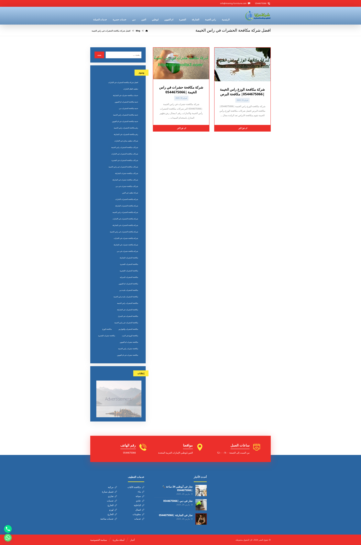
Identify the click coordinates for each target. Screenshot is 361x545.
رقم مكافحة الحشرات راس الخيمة (126, 128)
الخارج (111, 505)
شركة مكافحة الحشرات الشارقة (126, 206)
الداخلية (137, 505)
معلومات (137, 514)
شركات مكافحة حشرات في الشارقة (125, 180)
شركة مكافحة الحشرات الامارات (126, 199)
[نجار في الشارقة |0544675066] (201, 519)
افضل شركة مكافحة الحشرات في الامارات (123, 82)
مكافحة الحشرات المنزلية (129, 277)
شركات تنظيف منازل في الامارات (126, 141)
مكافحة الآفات (134, 487)
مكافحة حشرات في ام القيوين (127, 355)
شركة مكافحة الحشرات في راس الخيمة (124, 232)
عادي (138, 500)
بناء (139, 491)
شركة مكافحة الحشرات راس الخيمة (125, 212)
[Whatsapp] (8, 537)
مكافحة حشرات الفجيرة (106, 335)
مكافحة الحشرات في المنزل (128, 316)
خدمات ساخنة (107, 518)
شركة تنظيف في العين (130, 193)
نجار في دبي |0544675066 (178, 501)
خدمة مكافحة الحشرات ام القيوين (126, 102)
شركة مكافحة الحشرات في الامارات (125, 219)
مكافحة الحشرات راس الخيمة (127, 303)
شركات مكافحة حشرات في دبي (126, 186)
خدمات (110, 500)
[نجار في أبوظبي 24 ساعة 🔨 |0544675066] (201, 490)
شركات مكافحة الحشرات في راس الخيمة (123, 167)
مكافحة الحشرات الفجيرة (129, 264)
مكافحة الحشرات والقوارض (128, 329)
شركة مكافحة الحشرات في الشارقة (125, 225)
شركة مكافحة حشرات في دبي (127, 251)
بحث (99, 55)
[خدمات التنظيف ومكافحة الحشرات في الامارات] (258, 15)
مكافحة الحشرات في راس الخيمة (126, 322)
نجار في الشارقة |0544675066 (176, 515)
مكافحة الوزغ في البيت (130, 335)
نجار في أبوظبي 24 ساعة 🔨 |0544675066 (177, 488)
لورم (111, 509)
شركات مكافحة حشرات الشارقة (126, 173)
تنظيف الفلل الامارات (130, 89)
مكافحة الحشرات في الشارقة (127, 309)
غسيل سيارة (108, 491)
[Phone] (8, 529)
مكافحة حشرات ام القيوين (129, 342)
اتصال (138, 509)
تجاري (111, 496)
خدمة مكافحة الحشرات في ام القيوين (125, 121)
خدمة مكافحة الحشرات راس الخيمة (125, 115)
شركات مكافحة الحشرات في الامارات (124, 154)
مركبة (111, 487)
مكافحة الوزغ (107, 329)
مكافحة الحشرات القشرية (129, 270)
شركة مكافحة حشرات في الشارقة (126, 244)
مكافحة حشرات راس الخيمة (128, 348)
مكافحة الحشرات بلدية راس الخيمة (126, 296)
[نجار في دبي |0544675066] (201, 504)
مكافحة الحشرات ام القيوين (128, 283)
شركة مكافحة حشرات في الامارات (126, 238)
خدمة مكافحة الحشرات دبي (128, 108)
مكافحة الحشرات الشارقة (129, 257)
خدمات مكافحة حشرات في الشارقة (125, 95)
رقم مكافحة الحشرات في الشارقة (126, 134)
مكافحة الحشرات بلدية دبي (128, 290)
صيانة (138, 496)
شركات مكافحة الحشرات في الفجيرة (125, 160)
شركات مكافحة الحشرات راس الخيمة (124, 147)
